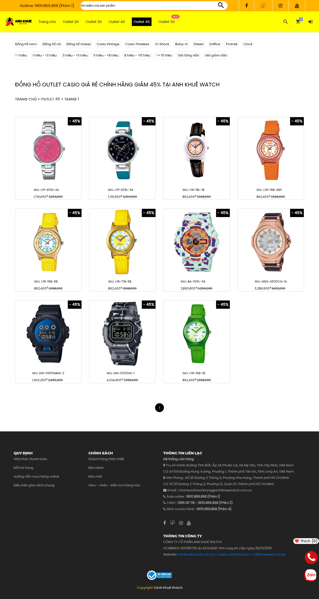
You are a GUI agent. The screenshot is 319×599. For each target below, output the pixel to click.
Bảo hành (96, 467)
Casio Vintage (108, 44)
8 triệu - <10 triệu (137, 55)
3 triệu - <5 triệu (75, 55)
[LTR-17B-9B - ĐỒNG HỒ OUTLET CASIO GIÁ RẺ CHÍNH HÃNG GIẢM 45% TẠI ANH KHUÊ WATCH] (122, 242)
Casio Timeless (137, 44)
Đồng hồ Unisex (79, 44)
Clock (247, 44)
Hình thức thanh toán (30, 459)
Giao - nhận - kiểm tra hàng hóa (114, 485)
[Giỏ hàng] (298, 21)
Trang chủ (47, 21)
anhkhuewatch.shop (268, 554)
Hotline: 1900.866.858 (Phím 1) (47, 5)
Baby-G (181, 44)
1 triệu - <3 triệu (45, 55)
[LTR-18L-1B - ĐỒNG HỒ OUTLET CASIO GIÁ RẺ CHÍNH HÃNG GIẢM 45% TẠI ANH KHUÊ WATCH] (196, 150)
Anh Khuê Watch (169, 587)
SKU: (46, 190)
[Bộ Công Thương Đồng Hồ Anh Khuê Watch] (159, 575)
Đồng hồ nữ (52, 44)
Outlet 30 (94, 21)
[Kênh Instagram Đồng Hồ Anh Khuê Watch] (280, 5)
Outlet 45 (142, 21)
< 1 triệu (21, 55)
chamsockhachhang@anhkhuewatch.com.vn (215, 490)
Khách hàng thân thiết (106, 459)
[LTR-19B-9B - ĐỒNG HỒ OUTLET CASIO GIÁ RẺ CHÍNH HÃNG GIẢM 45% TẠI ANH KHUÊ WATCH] (48, 242)
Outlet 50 (167, 21)
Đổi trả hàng (23, 467)
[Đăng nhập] (310, 21)
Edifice (215, 44)
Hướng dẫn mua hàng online (36, 476)
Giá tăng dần (188, 55)
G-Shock (162, 44)
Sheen (199, 44)
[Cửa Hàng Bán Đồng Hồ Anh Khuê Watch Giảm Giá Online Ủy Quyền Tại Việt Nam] (19, 22)
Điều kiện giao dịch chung (34, 485)
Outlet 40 (117, 21)
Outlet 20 (71, 21)
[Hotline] (311, 558)
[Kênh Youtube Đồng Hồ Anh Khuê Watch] (297, 5)
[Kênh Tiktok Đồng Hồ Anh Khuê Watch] (263, 5)
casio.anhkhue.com (233, 554)
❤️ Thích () (306, 541)
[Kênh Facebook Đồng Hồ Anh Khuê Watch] (246, 5)
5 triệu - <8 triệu (105, 55)
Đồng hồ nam (26, 44)
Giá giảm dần (216, 55)
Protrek (232, 44)
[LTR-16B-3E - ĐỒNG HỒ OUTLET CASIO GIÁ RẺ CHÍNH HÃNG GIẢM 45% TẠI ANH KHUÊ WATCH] (196, 333)
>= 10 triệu (164, 55)
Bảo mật (95, 476)
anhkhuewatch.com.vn (196, 554)
